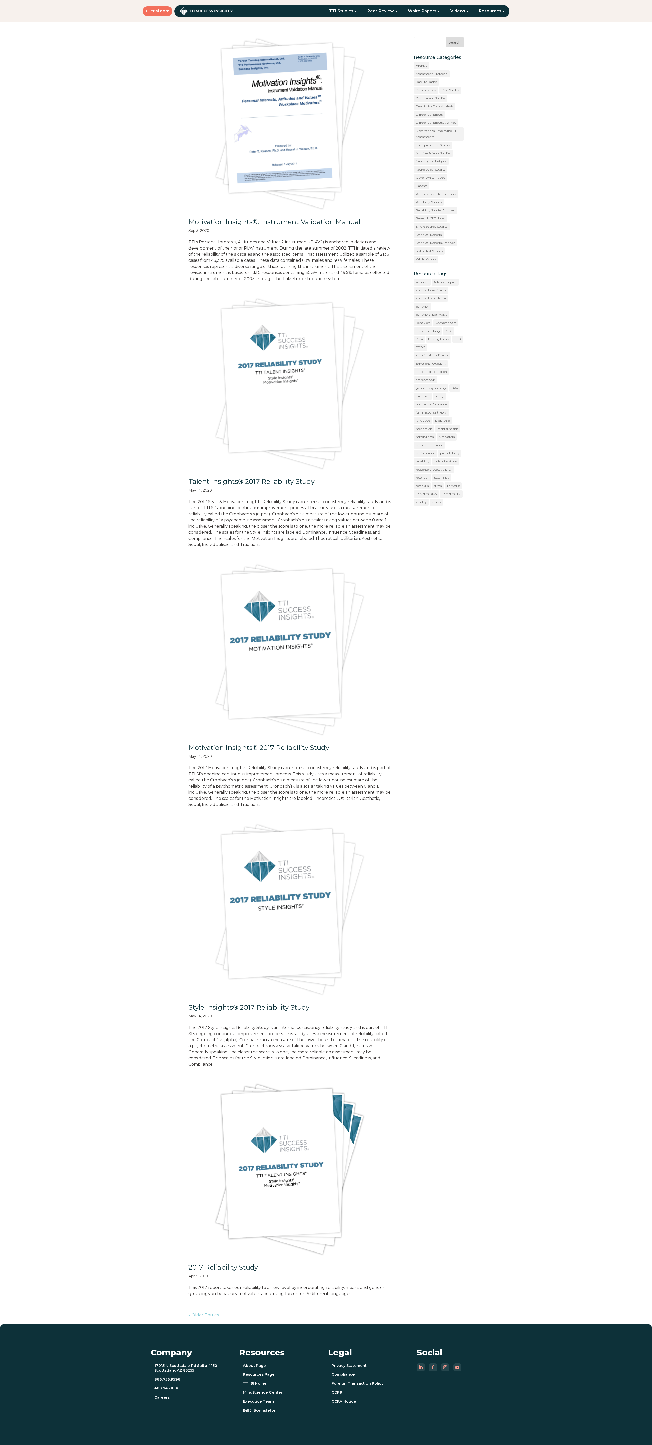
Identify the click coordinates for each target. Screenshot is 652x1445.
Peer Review (380, 11)
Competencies (446, 323)
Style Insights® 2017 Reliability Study (248, 1007)
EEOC (420, 347)
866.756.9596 (167, 1379)
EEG (457, 339)
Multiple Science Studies (433, 153)
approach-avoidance (431, 290)
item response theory (431, 412)
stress (438, 486)
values (436, 502)
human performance (431, 404)
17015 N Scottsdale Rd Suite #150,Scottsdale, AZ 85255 (186, 1368)
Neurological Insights (431, 161)
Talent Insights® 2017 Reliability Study (251, 481)
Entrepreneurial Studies (433, 145)
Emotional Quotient (431, 363)
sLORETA (441, 477)
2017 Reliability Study (223, 1267)
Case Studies (450, 90)
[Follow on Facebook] (433, 1367)
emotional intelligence (432, 355)
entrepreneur (425, 380)
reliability (422, 461)
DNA (419, 339)
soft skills (422, 486)
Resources (490, 11)
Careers (162, 1397)
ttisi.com (160, 11)
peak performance (429, 445)
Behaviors (423, 323)
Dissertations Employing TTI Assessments (436, 134)
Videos (457, 11)
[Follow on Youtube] (457, 1367)
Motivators (447, 437)
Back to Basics (426, 82)
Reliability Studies (429, 202)
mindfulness (425, 437)
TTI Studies (341, 11)
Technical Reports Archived (435, 243)
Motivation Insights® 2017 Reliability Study (258, 748)
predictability (449, 453)
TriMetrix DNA (426, 494)
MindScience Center (262, 1392)
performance (425, 453)
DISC (448, 331)
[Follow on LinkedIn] (421, 1367)
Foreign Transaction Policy (357, 1383)
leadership (442, 420)
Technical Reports (429, 235)
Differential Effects (429, 114)
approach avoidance (431, 298)
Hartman (423, 396)
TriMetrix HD (451, 494)
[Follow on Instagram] (445, 1367)
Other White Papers (430, 178)
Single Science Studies (431, 226)
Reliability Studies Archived (435, 210)
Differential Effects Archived (436, 123)
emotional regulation (431, 372)
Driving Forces (438, 339)
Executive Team (258, 1401)
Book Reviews (426, 90)
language (423, 420)
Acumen (422, 282)
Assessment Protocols (431, 74)
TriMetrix (453, 486)
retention (422, 477)
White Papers (422, 11)
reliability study (445, 461)
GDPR (337, 1392)
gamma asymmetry (431, 388)
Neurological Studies (430, 169)
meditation (424, 429)
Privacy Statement (349, 1365)
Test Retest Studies (429, 251)
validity (421, 502)
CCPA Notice (344, 1401)
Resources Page (259, 1374)
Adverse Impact (445, 282)
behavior (422, 306)
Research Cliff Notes (430, 218)
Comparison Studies (430, 98)
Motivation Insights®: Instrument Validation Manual (274, 222)
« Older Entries (203, 1315)
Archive (421, 65)
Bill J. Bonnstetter (260, 1410)
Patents (421, 186)
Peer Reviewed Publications (436, 194)
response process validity (434, 469)
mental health (447, 429)
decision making (428, 331)
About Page (254, 1365)
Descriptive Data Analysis (434, 106)
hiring (439, 396)
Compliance (343, 1374)
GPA (454, 388)
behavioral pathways (431, 314)
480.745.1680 (167, 1388)
